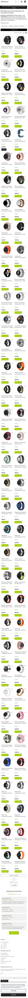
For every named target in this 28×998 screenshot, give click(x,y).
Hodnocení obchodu (14, 891)
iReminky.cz (5, 946)
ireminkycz (5, 948)
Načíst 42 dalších (14, 875)
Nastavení (13, 990)
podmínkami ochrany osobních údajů (19, 978)
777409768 (5, 944)
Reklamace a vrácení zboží (6, 961)
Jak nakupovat (3, 958)
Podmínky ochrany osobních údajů (7, 956)
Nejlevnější (11, 26)
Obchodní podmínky (4, 954)
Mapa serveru (3, 963)
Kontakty (2, 959)
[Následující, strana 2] (14, 879)
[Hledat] (18, 1)
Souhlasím (13, 995)
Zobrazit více (14, 932)
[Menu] (25, 1)
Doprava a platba (4, 953)
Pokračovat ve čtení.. (5, 23)
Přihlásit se (4, 980)
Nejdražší (16, 26)
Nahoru (14, 885)
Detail (3, 149)
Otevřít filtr (14, 29)
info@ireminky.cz (6, 942)
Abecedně (22, 26)
